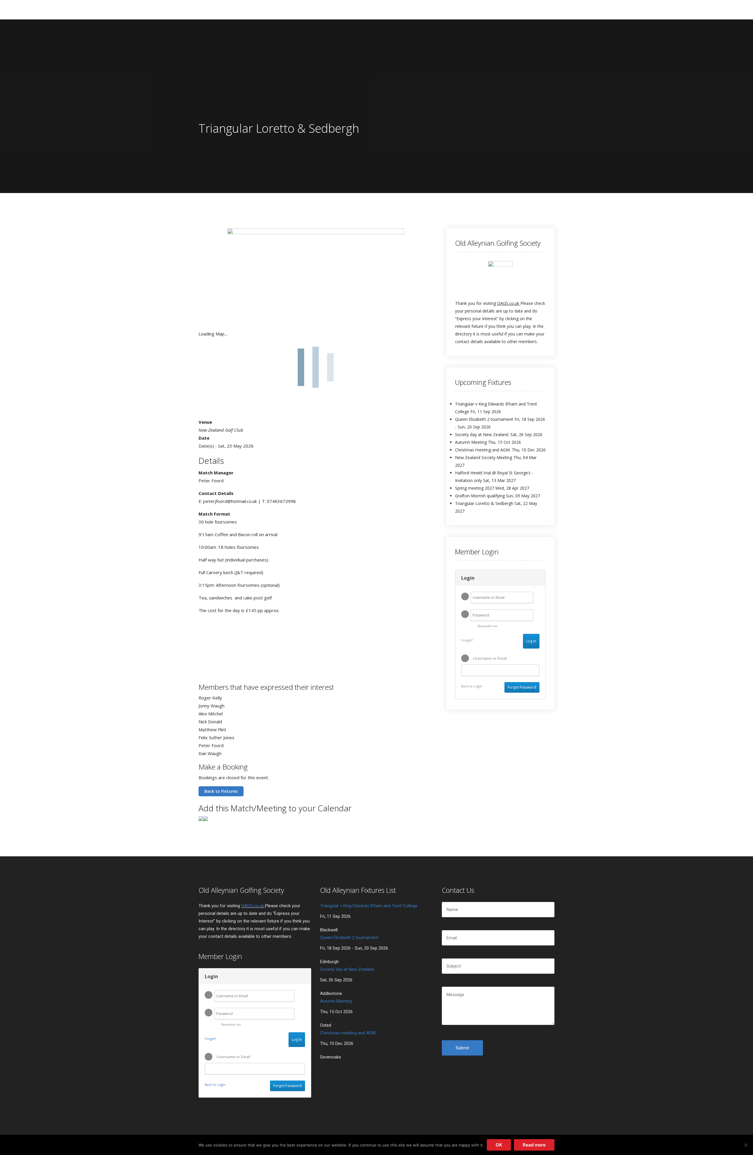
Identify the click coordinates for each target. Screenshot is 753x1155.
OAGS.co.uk (508, 303)
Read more (534, 1145)
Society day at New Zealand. (482, 434)
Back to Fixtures (221, 791)
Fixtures (377, 9)
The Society (255, 9)
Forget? (467, 640)
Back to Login (471, 686)
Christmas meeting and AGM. (483, 450)
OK (499, 1145)
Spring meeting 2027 (474, 488)
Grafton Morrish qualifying (480, 495)
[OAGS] (208, 9)
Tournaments (297, 9)
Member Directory (420, 9)
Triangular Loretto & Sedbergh (484, 503)
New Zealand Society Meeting (483, 457)
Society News (341, 9)
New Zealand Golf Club (221, 430)
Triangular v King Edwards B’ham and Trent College (368, 905)
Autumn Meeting (471, 442)
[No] (746, 1145)
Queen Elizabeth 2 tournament (484, 419)
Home (224, 9)
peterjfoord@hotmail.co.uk (230, 501)
